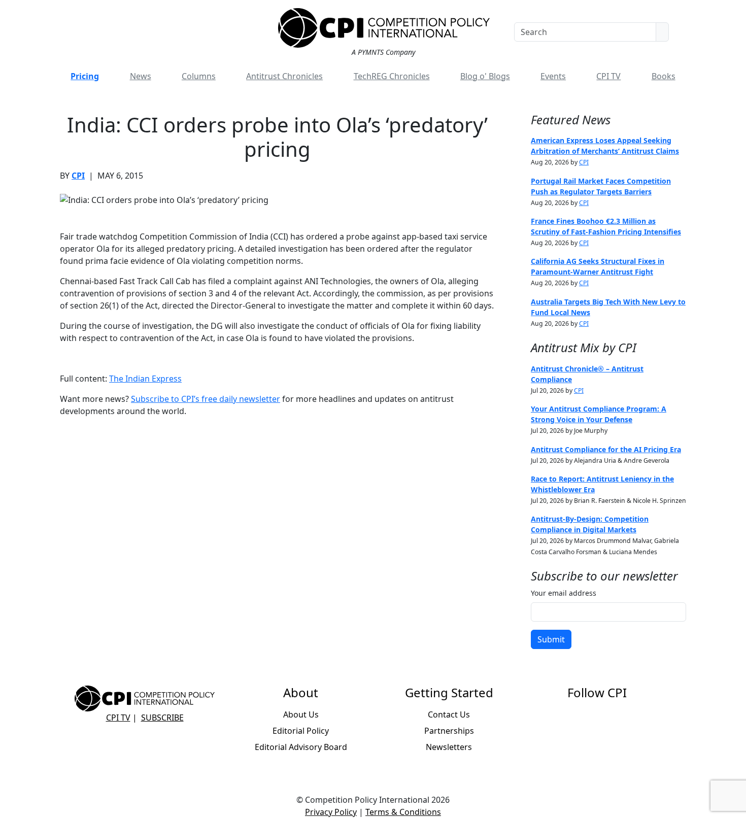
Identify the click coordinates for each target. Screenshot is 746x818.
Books (663, 76)
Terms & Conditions (403, 811)
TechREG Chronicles (392, 76)
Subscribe (162, 717)
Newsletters (449, 747)
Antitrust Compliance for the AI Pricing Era (606, 449)
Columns (199, 76)
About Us (301, 714)
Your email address (563, 593)
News (140, 76)
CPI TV (608, 76)
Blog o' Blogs (485, 76)
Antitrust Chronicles (284, 76)
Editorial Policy (301, 730)
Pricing (85, 76)
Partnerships (449, 730)
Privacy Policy (331, 811)
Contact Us (449, 714)
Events (553, 76)
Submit (551, 639)
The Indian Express (145, 378)
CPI (78, 175)
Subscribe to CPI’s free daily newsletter (205, 398)
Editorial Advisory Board (301, 747)
